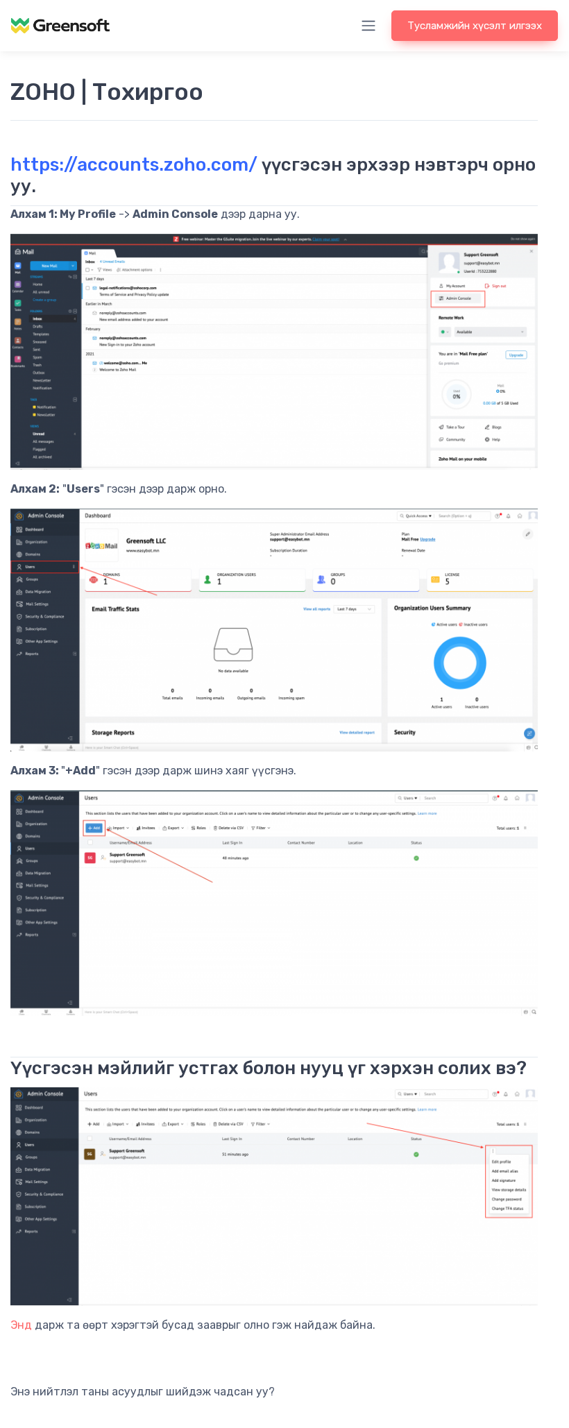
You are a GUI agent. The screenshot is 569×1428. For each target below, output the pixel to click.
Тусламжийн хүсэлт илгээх (474, 25)
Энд (21, 1325)
